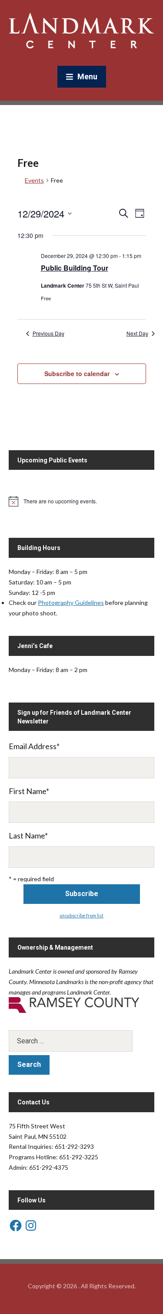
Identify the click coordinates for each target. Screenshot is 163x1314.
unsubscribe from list (81, 915)
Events (34, 180)
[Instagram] (31, 1226)
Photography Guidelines (71, 602)
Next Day (137, 333)
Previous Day (48, 333)
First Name (29, 791)
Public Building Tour (74, 268)
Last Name (28, 835)
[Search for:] (81, 1041)
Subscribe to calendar (77, 373)
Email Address (34, 746)
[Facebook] (16, 1226)
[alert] (81, 501)
